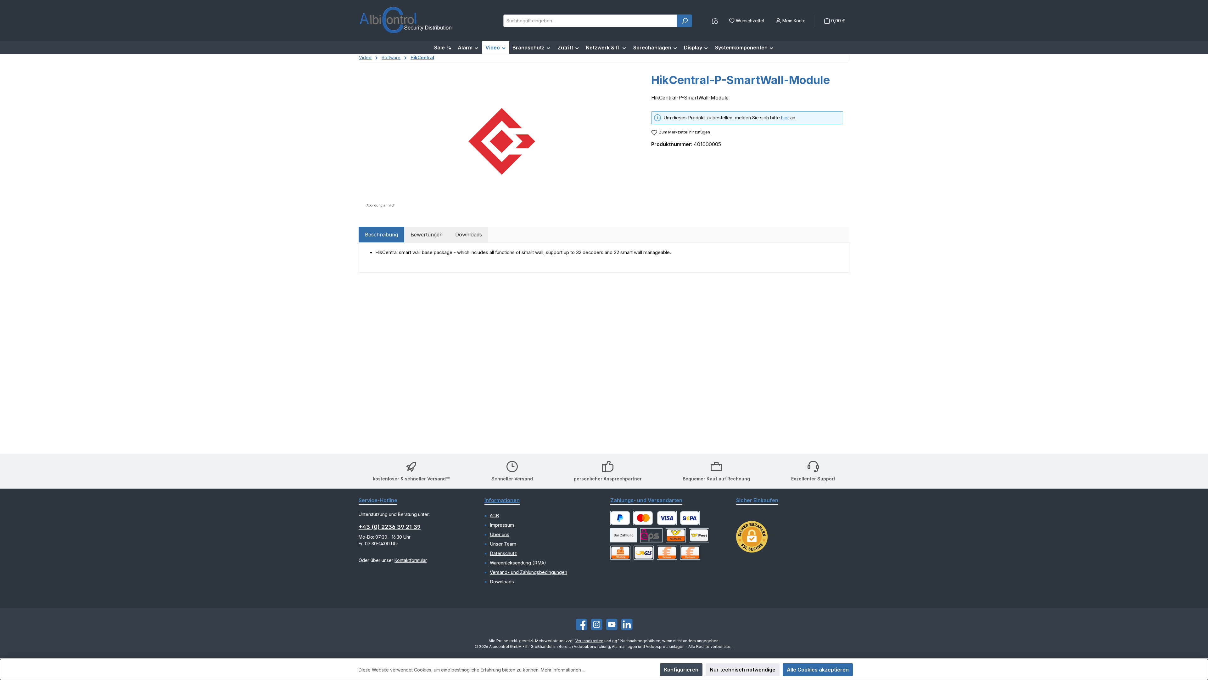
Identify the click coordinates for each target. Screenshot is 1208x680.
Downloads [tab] (468, 234)
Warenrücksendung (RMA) (518, 563)
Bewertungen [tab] (427, 234)
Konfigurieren (681, 669)
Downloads (502, 582)
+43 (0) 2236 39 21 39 (390, 527)
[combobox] (590, 20)
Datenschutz (503, 553)
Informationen (502, 500)
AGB (494, 515)
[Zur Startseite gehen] (406, 20)
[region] (502, 141)
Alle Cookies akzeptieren (818, 669)
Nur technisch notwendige (742, 669)
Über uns (499, 534)
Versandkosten (589, 640)
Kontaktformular (410, 560)
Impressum (502, 525)
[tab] (381, 234)
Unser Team (503, 544)
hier (785, 118)
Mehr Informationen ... (563, 669)
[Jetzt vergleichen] (715, 20)
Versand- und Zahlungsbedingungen (528, 572)
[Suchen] (684, 20)
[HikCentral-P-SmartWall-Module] (501, 141)
